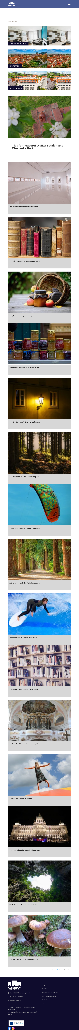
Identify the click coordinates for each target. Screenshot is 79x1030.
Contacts (45, 1000)
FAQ (43, 1004)
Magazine (11, 22)
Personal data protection (50, 992)
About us (44, 989)
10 (64, 970)
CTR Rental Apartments (49, 996)
